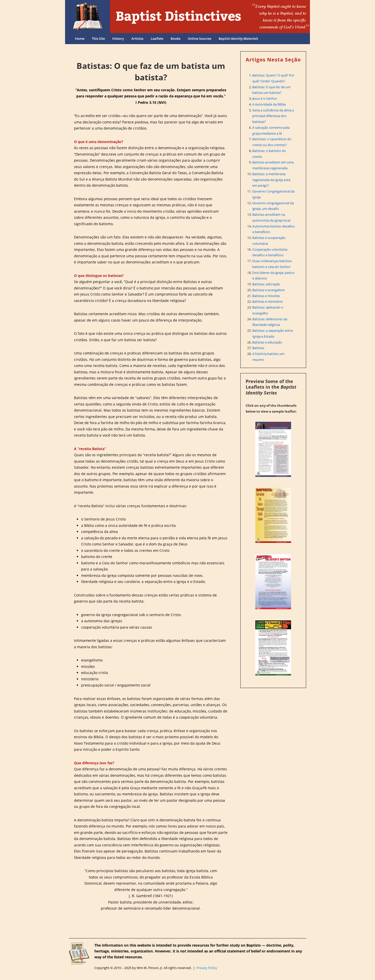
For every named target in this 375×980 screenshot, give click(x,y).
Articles (137, 38)
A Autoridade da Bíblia (269, 104)
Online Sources (199, 38)
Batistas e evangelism (268, 290)
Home (79, 38)
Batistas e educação (267, 342)
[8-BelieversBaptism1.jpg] (273, 581)
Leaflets (157, 38)
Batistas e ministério (267, 301)
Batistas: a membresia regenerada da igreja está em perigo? (271, 180)
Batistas (258, 348)
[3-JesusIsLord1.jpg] (273, 449)
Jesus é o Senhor (264, 98)
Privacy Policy (206, 967)
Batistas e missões (266, 296)
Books (175, 38)
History (118, 38)
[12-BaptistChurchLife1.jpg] (273, 648)
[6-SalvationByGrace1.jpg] (273, 515)
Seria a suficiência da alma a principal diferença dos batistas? (273, 116)
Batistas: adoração (266, 284)
